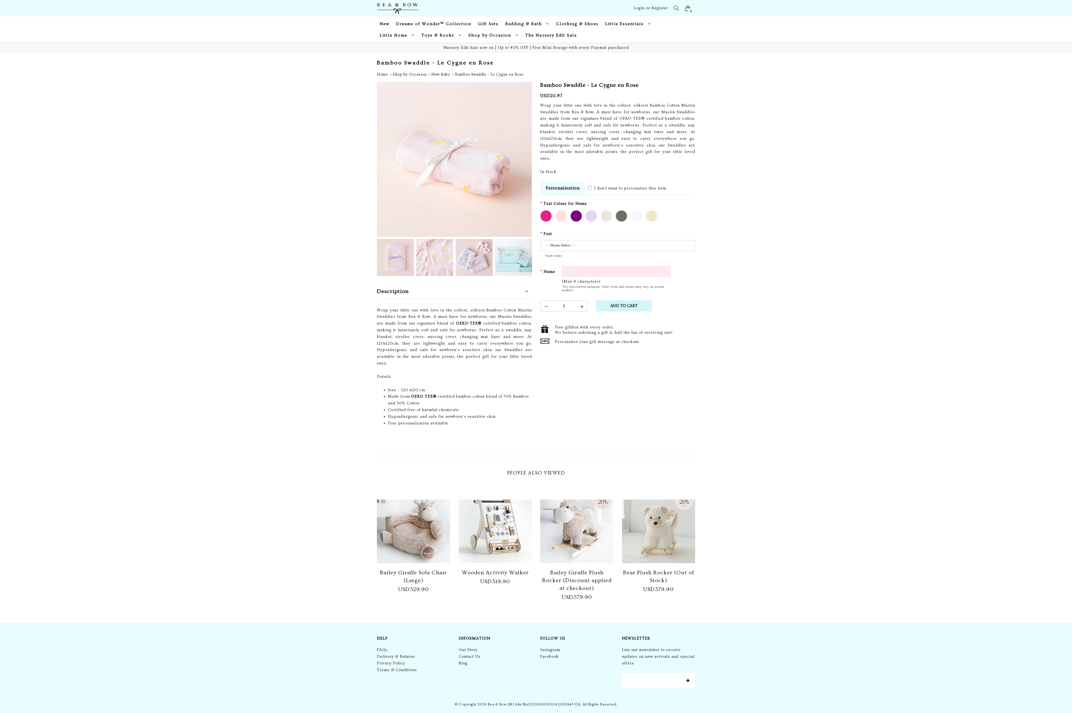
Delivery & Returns (396, 656)
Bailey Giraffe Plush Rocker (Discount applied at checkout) (577, 580)
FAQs (382, 650)
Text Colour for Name (565, 203)
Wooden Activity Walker (495, 572)
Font (548, 234)
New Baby (440, 74)
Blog (463, 663)
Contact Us (470, 656)
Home (382, 74)
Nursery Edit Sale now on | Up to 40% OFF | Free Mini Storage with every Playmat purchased (536, 47)
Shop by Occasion (409, 74)
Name (549, 272)
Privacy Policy (391, 663)
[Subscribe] (688, 681)
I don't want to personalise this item (629, 188)
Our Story (468, 650)
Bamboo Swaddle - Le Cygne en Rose (489, 74)
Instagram (550, 650)
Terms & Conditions (397, 670)
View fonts (553, 256)
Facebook (549, 656)
